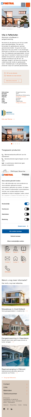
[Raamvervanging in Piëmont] (15, 355)
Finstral (3, 29)
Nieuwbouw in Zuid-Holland (13, 309)
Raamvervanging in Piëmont (13, 369)
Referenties (9, 29)
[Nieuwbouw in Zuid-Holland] (15, 295)
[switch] (26, 209)
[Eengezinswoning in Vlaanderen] (15, 324)
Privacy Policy (13, 404)
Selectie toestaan (15, 236)
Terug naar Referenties (10, 377)
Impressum (5, 404)
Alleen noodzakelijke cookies (15, 241)
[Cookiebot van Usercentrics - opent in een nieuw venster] (22, 175)
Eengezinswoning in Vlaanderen (15, 338)
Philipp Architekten (21, 96)
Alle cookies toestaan (15, 231)
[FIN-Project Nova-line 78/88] (19, 24)
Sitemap (25, 404)
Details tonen (22, 226)
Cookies (20, 404)
